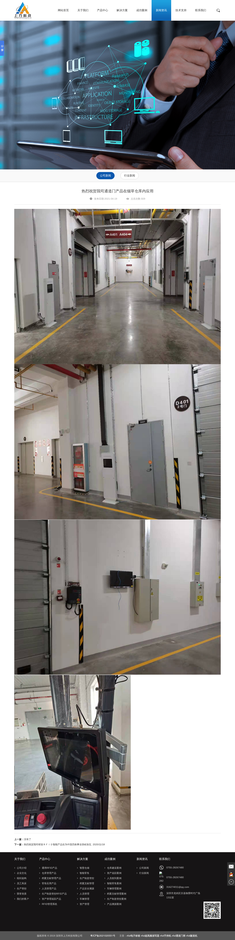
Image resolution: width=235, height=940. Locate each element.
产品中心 (102, 10)
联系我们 (200, 10)
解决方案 (122, 10)
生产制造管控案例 (116, 898)
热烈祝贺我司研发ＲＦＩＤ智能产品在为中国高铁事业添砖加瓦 (57, 844)
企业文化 (21, 873)
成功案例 (141, 10)
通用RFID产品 (49, 867)
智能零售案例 (114, 883)
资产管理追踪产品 (51, 898)
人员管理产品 (49, 888)
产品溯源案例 (114, 904)
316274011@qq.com (177, 887)
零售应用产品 (49, 883)
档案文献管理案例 (116, 893)
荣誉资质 (21, 893)
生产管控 (21, 888)
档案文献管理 (87, 883)
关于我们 (82, 10)
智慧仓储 (84, 867)
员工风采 (21, 883)
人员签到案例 (114, 878)
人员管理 (84, 893)
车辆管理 (84, 898)
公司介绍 (21, 867)
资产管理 (84, 904)
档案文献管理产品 (51, 878)
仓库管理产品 (49, 873)
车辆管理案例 (114, 888)
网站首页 (63, 10)
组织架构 (21, 878)
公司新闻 (105, 175)
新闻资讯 (161, 10)
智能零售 (84, 873)
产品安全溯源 (87, 888)
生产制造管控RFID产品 (54, 893)
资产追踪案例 (114, 873)
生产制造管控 (87, 878)
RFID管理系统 (49, 904)
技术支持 (180, 10)
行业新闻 (129, 175)
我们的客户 (23, 898)
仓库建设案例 (114, 867)
